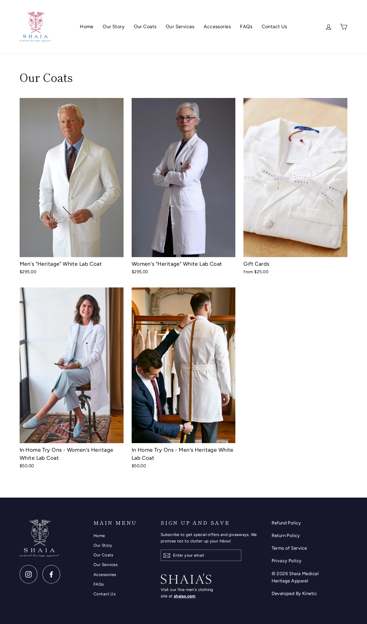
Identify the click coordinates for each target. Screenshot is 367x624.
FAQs (246, 27)
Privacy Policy (287, 560)
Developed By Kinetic (294, 593)
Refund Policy (286, 523)
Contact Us (274, 27)
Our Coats (145, 27)
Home (86, 27)
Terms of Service (289, 548)
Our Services (180, 27)
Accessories (217, 27)
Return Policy (286, 535)
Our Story (113, 27)
